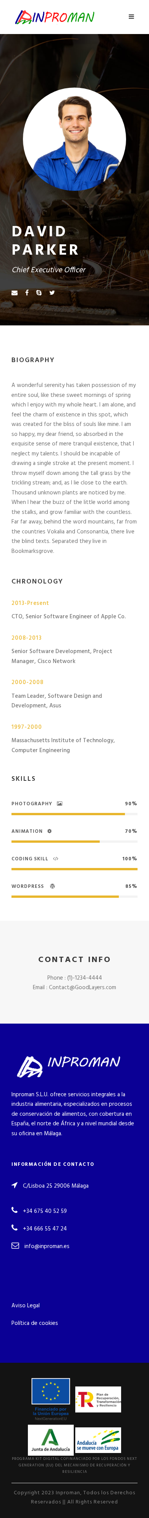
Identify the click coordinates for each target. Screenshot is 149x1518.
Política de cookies (34, 1323)
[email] (14, 293)
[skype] (39, 293)
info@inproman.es (47, 1246)
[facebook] (27, 293)
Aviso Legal (25, 1305)
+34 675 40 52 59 (45, 1211)
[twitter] (52, 293)
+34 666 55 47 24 (45, 1229)
